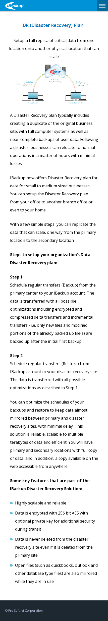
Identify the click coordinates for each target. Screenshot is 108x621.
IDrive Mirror (16, 5)
